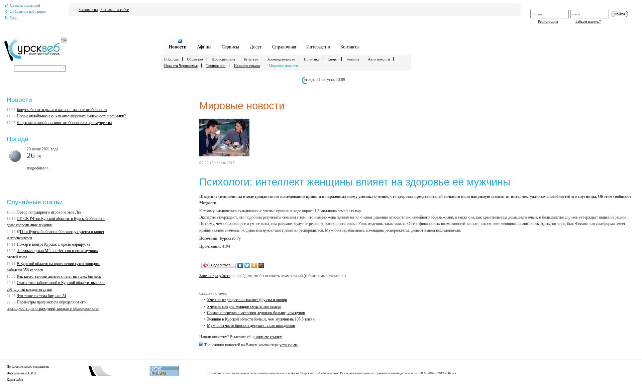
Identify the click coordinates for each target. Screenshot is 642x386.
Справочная (284, 46)
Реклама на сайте (114, 9)
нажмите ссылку (268, 337)
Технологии (215, 65)
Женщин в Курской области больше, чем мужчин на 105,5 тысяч (261, 319)
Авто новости (379, 59)
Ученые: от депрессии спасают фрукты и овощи (247, 299)
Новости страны (247, 65)
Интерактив (318, 46)
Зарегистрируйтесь (214, 275)
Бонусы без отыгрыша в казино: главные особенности (62, 109)
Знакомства (88, 9)
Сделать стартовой (25, 5)
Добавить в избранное (28, 11)
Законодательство (281, 59)
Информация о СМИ (21, 373)
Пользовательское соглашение (28, 366)
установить (289, 345)
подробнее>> (38, 168)
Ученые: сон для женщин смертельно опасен (244, 306)
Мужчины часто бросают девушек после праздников (251, 325)
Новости (178, 46)
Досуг (256, 46)
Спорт (333, 59)
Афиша (204, 46)
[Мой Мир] (261, 265)
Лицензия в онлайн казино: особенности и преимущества (64, 122)
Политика (311, 59)
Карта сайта (15, 379)
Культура (251, 59)
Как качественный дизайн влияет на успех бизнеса (59, 276)
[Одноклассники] (254, 265)
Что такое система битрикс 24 (41, 295)
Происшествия (223, 59)
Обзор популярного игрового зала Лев (49, 212)
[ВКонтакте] (240, 265)
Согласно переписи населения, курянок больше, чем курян (256, 312)
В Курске (171, 59)
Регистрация (548, 21)
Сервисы (230, 46)
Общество (195, 59)
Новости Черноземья (181, 65)
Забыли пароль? (588, 21)
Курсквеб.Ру (230, 238)
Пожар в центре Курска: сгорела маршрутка (53, 244)
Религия (352, 59)
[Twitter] (247, 265)
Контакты (349, 46)
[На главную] (36, 60)
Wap (13, 17)
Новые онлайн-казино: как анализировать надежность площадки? (71, 116)
